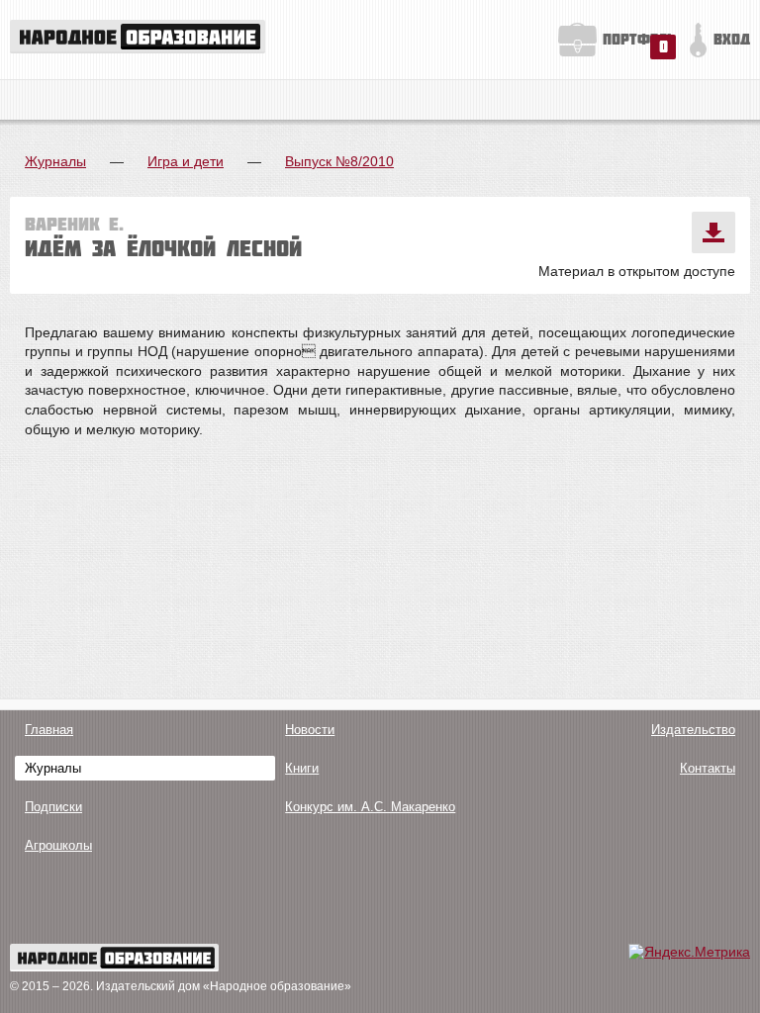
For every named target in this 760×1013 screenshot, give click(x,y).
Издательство (693, 729)
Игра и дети (185, 161)
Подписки (53, 806)
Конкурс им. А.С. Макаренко (370, 806)
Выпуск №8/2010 (339, 161)
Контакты (707, 768)
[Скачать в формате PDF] (713, 232)
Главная (49, 729)
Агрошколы (58, 845)
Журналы (55, 161)
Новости (309, 729)
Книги (302, 768)
